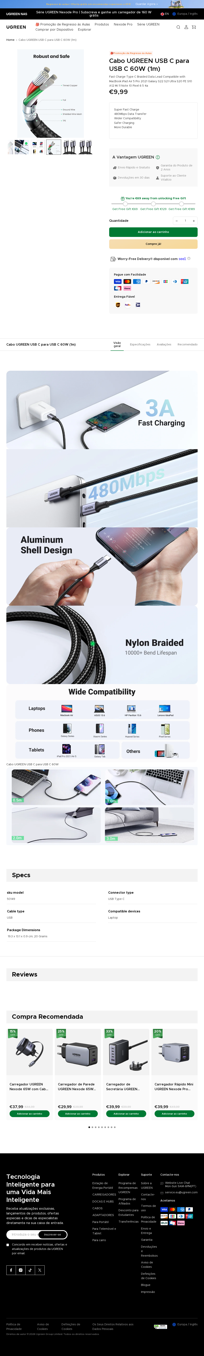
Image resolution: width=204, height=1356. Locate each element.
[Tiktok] (30, 1270)
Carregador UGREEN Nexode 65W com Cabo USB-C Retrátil (29, 1087)
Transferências (129, 1221)
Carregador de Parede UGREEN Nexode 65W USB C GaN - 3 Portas (76, 1087)
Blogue (145, 1285)
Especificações (140, 344)
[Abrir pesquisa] (178, 27)
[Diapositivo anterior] (10, 94)
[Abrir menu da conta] (186, 27)
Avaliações (164, 344)
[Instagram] (21, 1270)
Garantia (146, 1240)
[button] (188, 258)
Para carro (99, 1240)
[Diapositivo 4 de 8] (22, 147)
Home (10, 40)
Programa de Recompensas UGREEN (128, 1188)
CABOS (97, 1208)
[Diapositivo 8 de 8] (85, 147)
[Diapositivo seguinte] (90, 94)
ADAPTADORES (103, 1215)
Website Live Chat (177, 1183)
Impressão (148, 1292)
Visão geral (117, 344)
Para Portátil (100, 1222)
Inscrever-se (52, 1234)
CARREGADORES (104, 1194)
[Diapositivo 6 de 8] (54, 147)
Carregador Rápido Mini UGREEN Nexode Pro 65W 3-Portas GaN (174, 1087)
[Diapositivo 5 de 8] (38, 147)
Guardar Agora (145, 4)
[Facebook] (11, 1270)
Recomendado (188, 344)
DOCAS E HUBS (103, 1201)
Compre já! (153, 244)
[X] (40, 1270)
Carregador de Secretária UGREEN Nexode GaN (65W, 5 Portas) (123, 1087)
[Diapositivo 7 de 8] (69, 147)
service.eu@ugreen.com (181, 1192)
